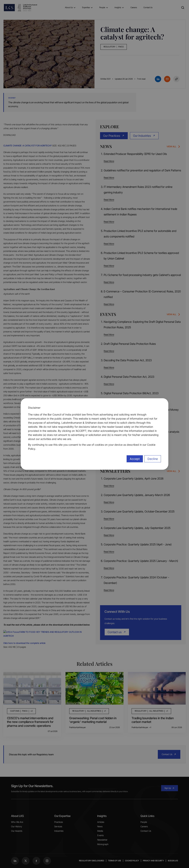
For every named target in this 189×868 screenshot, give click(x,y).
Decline (152, 459)
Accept (135, 459)
